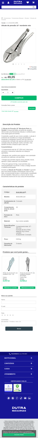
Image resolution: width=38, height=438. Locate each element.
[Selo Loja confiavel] (8, 388)
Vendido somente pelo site (20, 102)
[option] (18, 45)
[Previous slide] (5, 272)
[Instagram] (13, 398)
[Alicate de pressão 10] (10, 271)
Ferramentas (7, 18)
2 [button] (16, 64)
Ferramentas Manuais (18, 18)
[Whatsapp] (9, 398)
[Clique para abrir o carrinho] (33, 2)
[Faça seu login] (8, 2)
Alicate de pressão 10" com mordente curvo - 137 (10, 273)
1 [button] (13, 64)
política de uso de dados (28, 432)
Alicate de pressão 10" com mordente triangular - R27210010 (27, 274)
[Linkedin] (29, 398)
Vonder (3, 23)
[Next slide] (33, 272)
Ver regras (16, 111)
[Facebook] (17, 398)
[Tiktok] (21, 398)
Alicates (27, 18)
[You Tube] (25, 398)
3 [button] (19, 64)
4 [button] (21, 64)
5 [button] (24, 64)
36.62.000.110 (13, 23)
